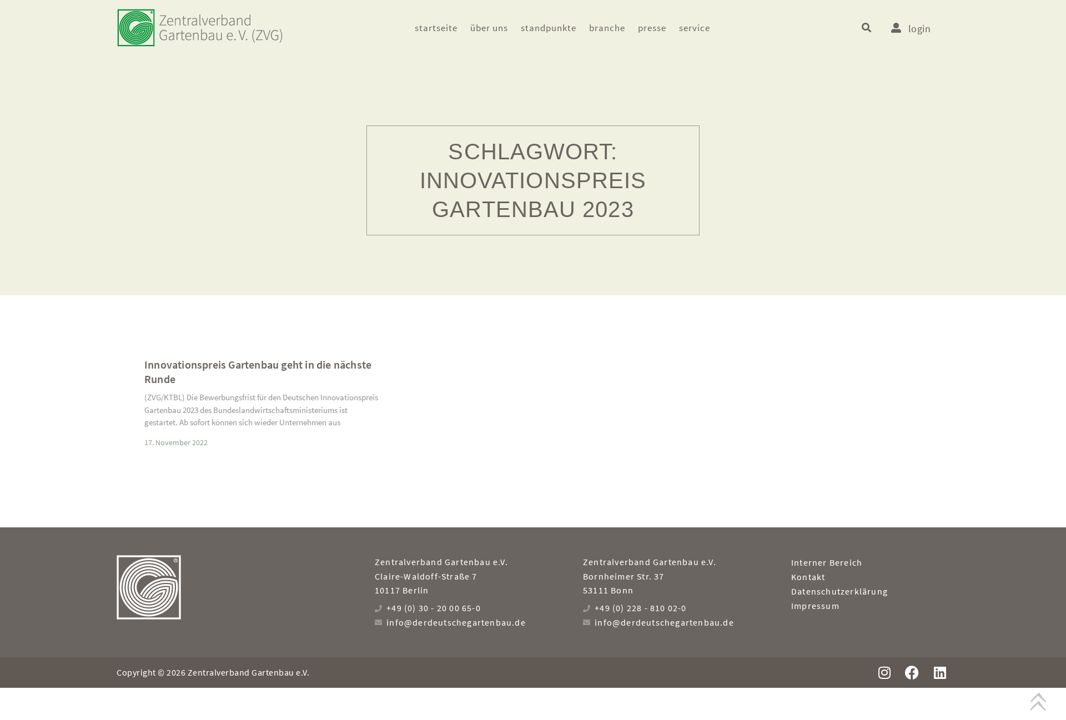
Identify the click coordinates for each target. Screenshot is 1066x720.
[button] (866, 28)
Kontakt (808, 576)
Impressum (815, 605)
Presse (652, 27)
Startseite (436, 27)
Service (694, 27)
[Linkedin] (939, 672)
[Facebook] (912, 672)
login (919, 28)
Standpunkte (548, 27)
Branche (607, 27)
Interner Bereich (826, 562)
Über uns (489, 27)
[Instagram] (884, 672)
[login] (896, 28)
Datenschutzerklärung (839, 591)
